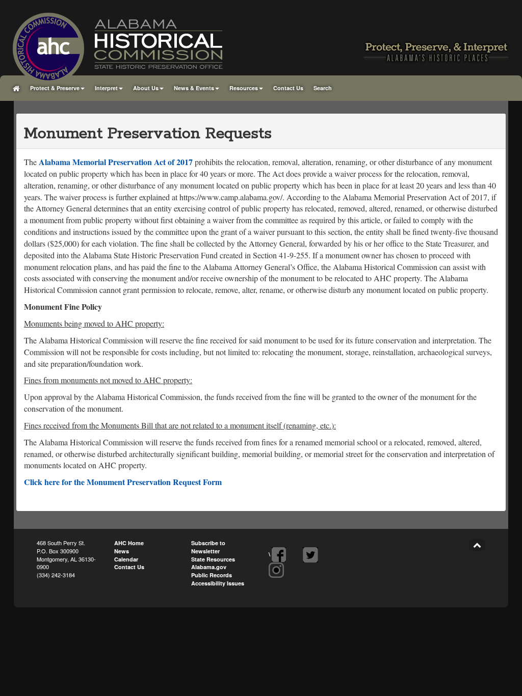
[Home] (16, 88)
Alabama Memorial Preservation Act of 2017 (116, 162)
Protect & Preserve (55, 88)
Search (323, 88)
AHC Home (129, 543)
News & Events (194, 88)
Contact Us (288, 88)
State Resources (213, 559)
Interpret (106, 88)
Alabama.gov (208, 567)
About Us (146, 88)
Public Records (211, 575)
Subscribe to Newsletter (208, 547)
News (121, 551)
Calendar (126, 559)
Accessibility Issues (217, 583)
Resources (243, 88)
